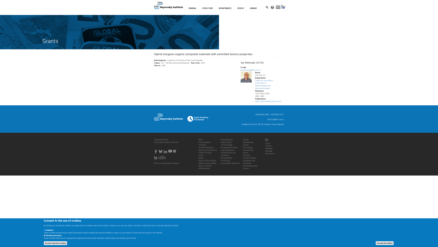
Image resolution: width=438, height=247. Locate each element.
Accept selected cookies (55, 243)
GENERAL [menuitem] (192, 8)
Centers (246, 145)
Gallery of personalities (207, 163)
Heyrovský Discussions (207, 150)
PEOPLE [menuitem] (240, 8)
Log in (267, 143)
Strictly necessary (53, 235)
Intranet (268, 146)
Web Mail (268, 148)
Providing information (229, 147)
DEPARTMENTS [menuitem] (225, 8)
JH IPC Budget (226, 145)
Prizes (200, 155)
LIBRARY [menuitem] (253, 8)
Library (245, 153)
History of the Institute (207, 161)
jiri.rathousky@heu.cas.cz (251, 70)
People (246, 140)
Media (200, 158)
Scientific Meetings (206, 147)
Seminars (202, 145)
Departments (248, 142)
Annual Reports (227, 140)
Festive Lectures (205, 153)
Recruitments (248, 150)
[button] (246, 77)
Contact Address (249, 158)
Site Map (268, 151)
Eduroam (246, 155)
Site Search (269, 154)
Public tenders (226, 142)
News (200, 140)
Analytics (50, 230)
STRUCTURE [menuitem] (207, 8)
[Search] (267, 7)
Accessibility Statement (230, 163)
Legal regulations (227, 150)
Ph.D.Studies (248, 147)
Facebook (247, 163)
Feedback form (249, 161)
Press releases (204, 142)
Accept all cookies (385, 243)
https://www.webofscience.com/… (269, 101)
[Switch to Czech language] (272, 7)
